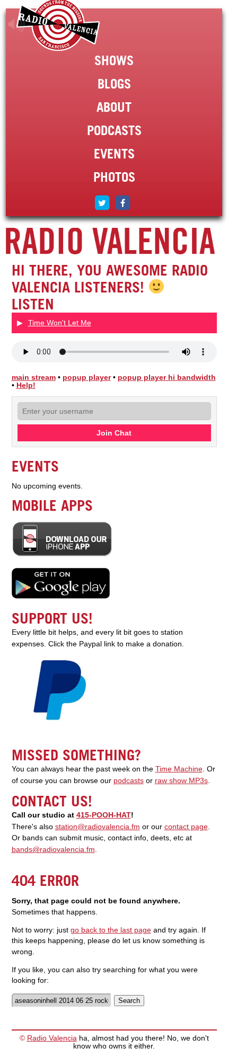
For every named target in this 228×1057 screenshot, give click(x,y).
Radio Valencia (52, 1038)
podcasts (128, 781)
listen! (16, 24)
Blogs (114, 83)
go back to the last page (111, 930)
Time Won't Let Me (59, 322)
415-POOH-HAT (103, 815)
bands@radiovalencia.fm (53, 850)
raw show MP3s (181, 781)
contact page (186, 827)
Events (114, 153)
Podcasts (114, 130)
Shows (114, 60)
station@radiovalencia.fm (97, 827)
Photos (114, 177)
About (114, 107)
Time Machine (179, 769)
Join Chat (114, 433)
